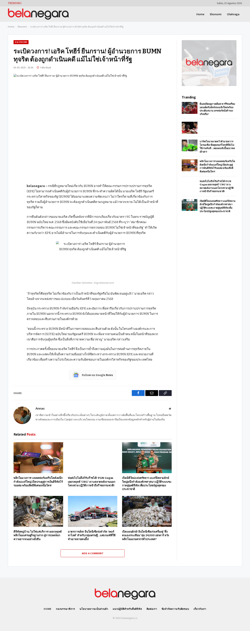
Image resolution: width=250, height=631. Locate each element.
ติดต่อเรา (152, 608)
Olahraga (233, 14)
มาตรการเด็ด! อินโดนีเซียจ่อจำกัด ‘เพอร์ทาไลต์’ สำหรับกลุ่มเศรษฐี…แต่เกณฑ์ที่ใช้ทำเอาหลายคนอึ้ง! (92, 535)
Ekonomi (215, 14)
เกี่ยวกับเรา (200, 608)
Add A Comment (92, 553)
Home (200, 14)
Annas (40, 408)
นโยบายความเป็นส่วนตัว (94, 608)
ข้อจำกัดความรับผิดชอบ (175, 608)
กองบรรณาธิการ (65, 608)
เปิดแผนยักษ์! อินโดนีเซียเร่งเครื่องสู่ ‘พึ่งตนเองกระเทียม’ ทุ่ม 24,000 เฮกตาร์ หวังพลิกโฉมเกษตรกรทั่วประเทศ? (145, 535)
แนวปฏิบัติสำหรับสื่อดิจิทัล (127, 608)
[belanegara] (38, 14)
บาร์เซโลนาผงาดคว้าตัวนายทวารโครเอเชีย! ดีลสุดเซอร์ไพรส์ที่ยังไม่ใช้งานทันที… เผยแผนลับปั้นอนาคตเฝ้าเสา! (217, 146)
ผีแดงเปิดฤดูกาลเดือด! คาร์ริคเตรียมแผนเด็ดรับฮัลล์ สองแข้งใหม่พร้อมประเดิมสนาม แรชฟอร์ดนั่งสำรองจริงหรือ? (217, 108)
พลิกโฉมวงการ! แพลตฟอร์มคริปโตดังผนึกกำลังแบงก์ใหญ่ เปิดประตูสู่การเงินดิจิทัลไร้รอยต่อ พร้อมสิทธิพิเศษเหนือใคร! (38, 481)
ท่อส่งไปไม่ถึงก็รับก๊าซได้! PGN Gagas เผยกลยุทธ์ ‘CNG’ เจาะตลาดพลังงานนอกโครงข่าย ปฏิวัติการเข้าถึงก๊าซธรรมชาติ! (91, 481)
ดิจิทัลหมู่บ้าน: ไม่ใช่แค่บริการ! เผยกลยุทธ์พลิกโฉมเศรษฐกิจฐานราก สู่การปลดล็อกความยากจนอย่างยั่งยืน (38, 535)
